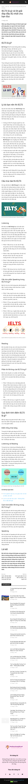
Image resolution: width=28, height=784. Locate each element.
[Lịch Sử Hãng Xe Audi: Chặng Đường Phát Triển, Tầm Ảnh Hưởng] (5, 696)
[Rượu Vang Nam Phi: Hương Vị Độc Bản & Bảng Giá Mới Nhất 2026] (5, 605)
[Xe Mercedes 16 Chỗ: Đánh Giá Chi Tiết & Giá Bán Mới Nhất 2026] (5, 628)
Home (3, 6)
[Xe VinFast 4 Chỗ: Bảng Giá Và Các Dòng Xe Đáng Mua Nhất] (5, 613)
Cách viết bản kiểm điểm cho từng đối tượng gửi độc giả (6, 577)
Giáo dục (7, 6)
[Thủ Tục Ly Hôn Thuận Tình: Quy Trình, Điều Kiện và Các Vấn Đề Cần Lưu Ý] (5, 728)
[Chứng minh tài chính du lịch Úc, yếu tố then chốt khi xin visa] (5, 636)
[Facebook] (5, 774)
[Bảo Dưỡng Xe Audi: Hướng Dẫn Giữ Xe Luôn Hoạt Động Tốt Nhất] (5, 689)
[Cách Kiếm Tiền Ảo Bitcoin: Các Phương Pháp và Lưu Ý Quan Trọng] (5, 712)
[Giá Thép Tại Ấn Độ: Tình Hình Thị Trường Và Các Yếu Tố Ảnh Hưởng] (5, 673)
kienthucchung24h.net (19, 780)
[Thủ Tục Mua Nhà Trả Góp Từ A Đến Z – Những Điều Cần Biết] (5, 666)
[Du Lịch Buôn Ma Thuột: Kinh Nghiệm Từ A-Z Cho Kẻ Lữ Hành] (5, 597)
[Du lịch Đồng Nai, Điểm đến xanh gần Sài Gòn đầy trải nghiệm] (5, 643)
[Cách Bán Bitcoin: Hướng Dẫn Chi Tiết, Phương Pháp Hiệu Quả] (5, 704)
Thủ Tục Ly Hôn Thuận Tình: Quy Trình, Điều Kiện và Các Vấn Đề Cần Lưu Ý (18, 728)
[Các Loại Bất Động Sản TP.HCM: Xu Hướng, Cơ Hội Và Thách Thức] (5, 658)
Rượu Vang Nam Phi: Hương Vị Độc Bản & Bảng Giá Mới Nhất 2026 (17, 605)
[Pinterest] (14, 774)
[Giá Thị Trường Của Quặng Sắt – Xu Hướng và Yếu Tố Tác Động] (5, 681)
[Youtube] (22, 774)
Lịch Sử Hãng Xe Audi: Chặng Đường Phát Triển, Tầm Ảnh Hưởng (17, 696)
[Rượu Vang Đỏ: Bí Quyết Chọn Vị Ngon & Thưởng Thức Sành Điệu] (5, 621)
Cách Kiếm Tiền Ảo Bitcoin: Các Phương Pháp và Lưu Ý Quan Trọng (17, 712)
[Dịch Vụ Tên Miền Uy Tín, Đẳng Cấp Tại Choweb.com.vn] (5, 736)
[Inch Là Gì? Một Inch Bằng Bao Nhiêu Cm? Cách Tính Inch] (5, 651)
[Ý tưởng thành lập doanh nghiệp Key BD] (5, 590)
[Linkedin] (9, 774)
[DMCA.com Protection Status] (14, 782)
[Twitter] (18, 774)
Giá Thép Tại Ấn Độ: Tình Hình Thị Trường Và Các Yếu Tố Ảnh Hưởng (18, 673)
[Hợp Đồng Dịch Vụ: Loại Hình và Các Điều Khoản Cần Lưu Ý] (5, 720)
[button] (2, 2)
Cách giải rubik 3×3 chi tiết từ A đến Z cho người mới (20, 577)
